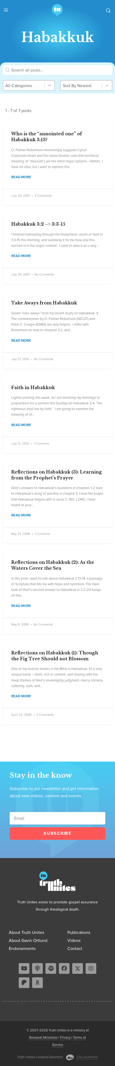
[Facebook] (64, 968)
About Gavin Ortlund (28, 940)
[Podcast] (37, 968)
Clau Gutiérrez (87, 1056)
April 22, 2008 (21, 714)
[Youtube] (24, 968)
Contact (74, 948)
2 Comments (45, 715)
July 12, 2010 (20, 443)
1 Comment (41, 443)
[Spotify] (50, 968)
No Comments (44, 274)
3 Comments (43, 195)
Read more (21, 177)
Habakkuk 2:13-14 (72, 578)
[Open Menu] (6, 9)
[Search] (108, 10)
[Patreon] (24, 982)
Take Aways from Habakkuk (44, 302)
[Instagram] (91, 968)
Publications (78, 932)
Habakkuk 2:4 (83, 403)
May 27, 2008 (20, 533)
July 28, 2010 (20, 274)
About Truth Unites (26, 932)
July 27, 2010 (20, 359)
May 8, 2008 (20, 624)
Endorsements (22, 948)
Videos (73, 940)
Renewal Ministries (43, 1037)
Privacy (65, 1037)
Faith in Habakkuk (33, 387)
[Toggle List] (107, 85)
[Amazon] (37, 982)
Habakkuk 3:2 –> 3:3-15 (38, 224)
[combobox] (81, 85)
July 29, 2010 (20, 195)
